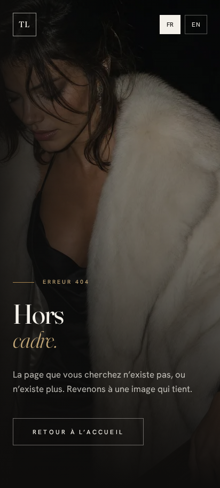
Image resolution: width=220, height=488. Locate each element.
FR (170, 24)
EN (196, 24)
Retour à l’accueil (78, 432)
